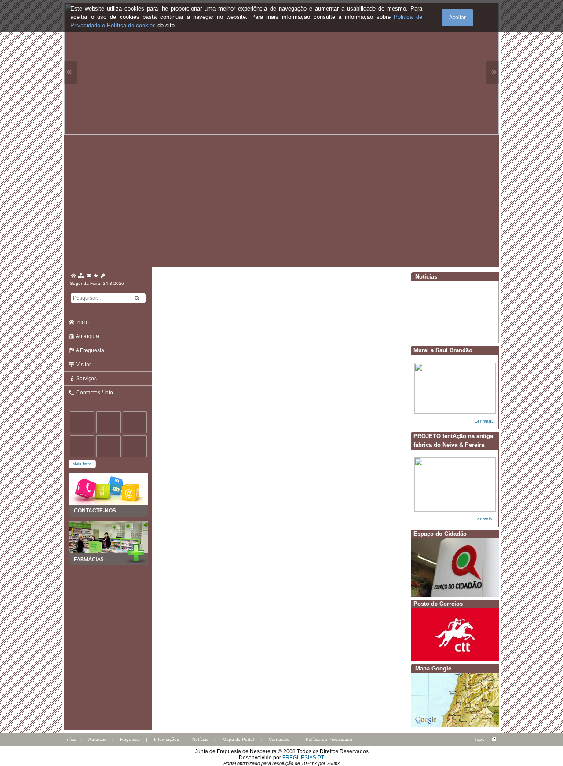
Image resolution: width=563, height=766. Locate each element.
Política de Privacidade (329, 739)
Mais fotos (82, 464)
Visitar (83, 364)
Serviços (86, 379)
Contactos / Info (94, 393)
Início (82, 322)
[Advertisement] (281, 200)
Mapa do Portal (238, 739)
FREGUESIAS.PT (303, 758)
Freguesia (130, 739)
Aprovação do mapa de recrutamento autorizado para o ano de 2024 (453, 315)
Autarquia (87, 336)
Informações (166, 739)
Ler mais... (485, 421)
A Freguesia (89, 350)
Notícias (200, 739)
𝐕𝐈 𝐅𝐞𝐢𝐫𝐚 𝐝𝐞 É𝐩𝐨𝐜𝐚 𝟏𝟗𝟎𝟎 (442, 334)
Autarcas (97, 739)
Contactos (279, 739)
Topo (480, 739)
